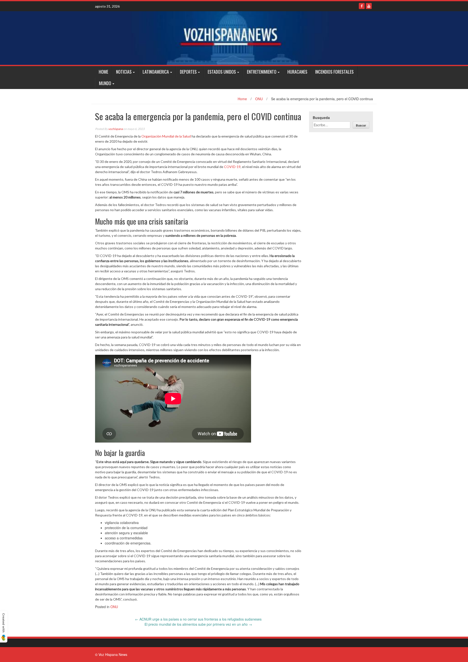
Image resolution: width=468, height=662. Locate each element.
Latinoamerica (156, 72)
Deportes (188, 72)
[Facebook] (362, 6)
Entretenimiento (261, 72)
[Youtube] (369, 6)
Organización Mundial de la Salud (166, 136)
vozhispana (115, 129)
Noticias (124, 72)
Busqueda (321, 117)
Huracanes (297, 72)
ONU (259, 98)
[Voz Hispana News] (234, 38)
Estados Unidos (222, 72)
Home (103, 72)
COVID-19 (232, 167)
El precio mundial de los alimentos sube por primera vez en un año (198, 624)
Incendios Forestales (334, 72)
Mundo (105, 83)
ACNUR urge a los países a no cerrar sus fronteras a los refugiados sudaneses (198, 619)
